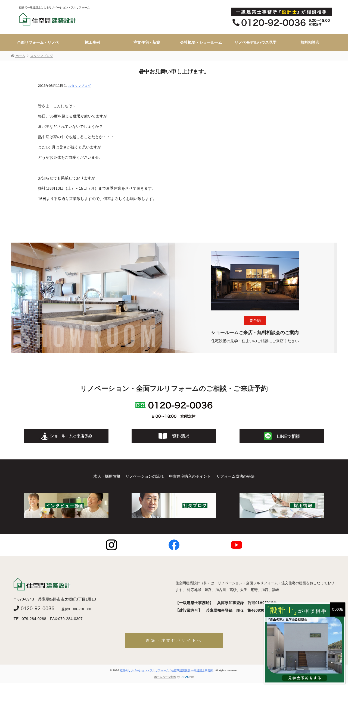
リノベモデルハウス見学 (255, 42)
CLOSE (337, 609)
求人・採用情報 (107, 476)
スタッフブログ (79, 86)
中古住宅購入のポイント (190, 476)
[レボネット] (187, 676)
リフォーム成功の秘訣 (235, 476)
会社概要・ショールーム (201, 42)
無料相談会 (309, 42)
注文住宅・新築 (146, 42)
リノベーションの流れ (145, 476)
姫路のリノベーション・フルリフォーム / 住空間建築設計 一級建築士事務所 (167, 670)
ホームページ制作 (165, 676)
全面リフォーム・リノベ (38, 42)
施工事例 (92, 42)
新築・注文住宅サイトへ (174, 640)
